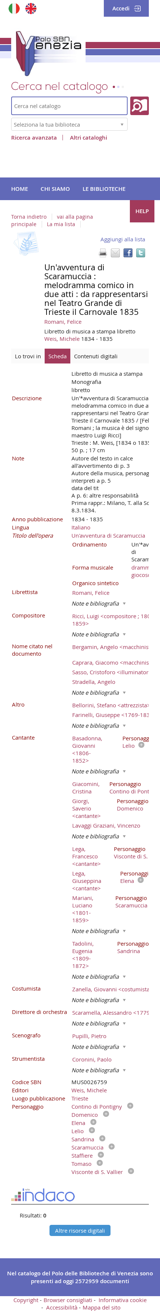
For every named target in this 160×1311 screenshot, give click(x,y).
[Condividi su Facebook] (128, 252)
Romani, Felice (62, 321)
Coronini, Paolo (92, 1059)
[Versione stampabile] (102, 252)
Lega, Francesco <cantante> (86, 856)
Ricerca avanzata (34, 137)
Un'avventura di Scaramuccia (108, 535)
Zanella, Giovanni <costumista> (112, 989)
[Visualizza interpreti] (139, 745)
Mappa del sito (102, 1307)
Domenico (130, 808)
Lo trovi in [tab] (28, 356)
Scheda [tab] (57, 356)
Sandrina (128, 951)
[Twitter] (140, 252)
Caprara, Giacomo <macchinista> (114, 662)
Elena (127, 880)
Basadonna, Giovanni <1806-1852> (87, 749)
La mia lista (61, 224)
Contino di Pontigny (134, 791)
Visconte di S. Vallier (97, 1171)
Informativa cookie (123, 1300)
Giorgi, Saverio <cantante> (86, 808)
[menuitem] (19, 189)
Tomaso (81, 1163)
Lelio (128, 745)
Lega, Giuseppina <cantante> (86, 881)
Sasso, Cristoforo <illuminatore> (113, 672)
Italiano (80, 527)
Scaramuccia (131, 905)
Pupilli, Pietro (89, 1036)
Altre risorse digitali (80, 1230)
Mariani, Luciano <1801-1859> (82, 909)
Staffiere (82, 1155)
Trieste (79, 1098)
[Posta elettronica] (115, 252)
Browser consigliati (68, 1300)
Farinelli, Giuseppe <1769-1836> (114, 714)
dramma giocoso (142, 571)
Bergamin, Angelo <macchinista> (114, 646)
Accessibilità (61, 1307)
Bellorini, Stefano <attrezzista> (111, 705)
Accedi (120, 8)
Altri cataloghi (88, 137)
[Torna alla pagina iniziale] (48, 52)
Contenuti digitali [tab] (96, 356)
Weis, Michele (62, 338)
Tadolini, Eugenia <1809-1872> (83, 954)
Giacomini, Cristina (86, 787)
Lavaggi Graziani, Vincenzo (106, 825)
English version (30, 8)
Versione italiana (14, 8)
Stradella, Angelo (93, 681)
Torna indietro (29, 216)
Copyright (25, 1300)
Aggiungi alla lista (122, 239)
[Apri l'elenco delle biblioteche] (122, 124)
